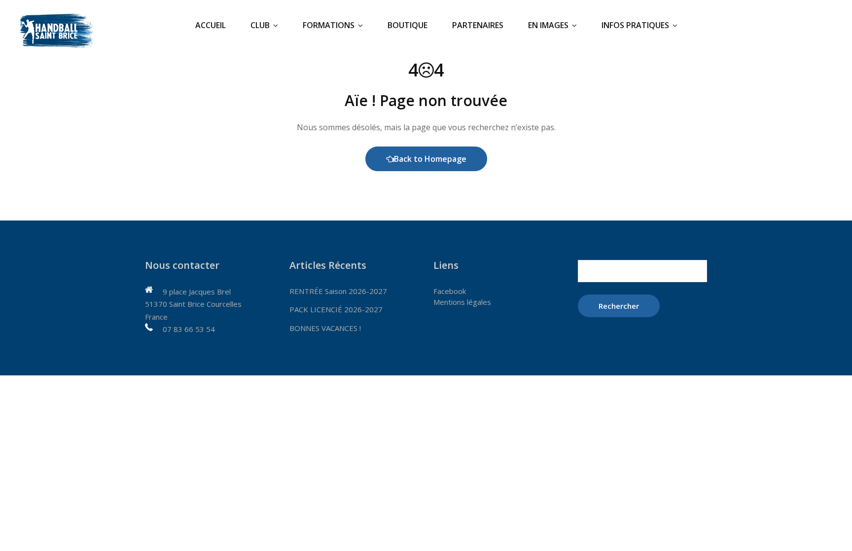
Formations (329, 25)
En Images (548, 25)
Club (260, 25)
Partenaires (477, 25)
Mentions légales (462, 302)
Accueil (210, 25)
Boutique (407, 25)
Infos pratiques (635, 25)
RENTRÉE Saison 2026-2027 (338, 291)
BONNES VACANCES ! (325, 328)
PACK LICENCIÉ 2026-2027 (336, 309)
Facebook (449, 291)
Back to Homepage (430, 158)
